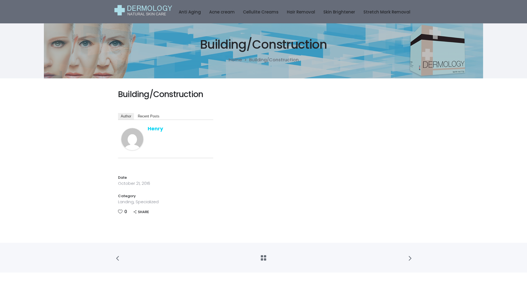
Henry (155, 128)
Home (235, 60)
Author (126, 116)
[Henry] (132, 149)
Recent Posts (148, 116)
